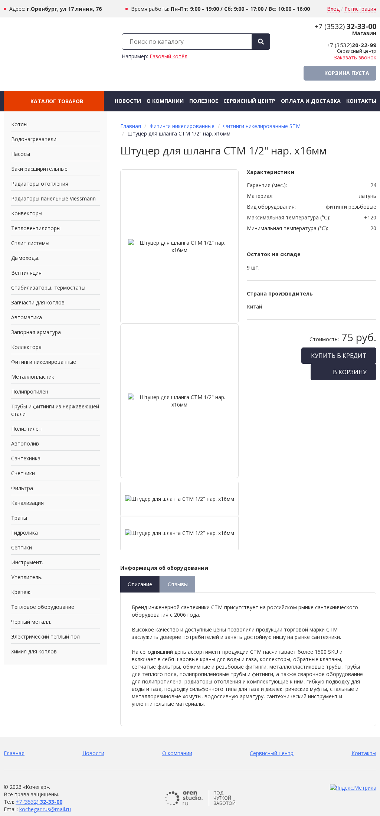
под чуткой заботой (224, 798)
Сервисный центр (249, 100)
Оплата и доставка (311, 100)
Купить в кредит (339, 356)
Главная (130, 126)
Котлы (19, 124)
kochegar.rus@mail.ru (45, 809)
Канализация (27, 502)
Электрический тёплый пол (45, 636)
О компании (165, 100)
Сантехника (25, 458)
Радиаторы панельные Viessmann (53, 198)
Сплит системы (30, 243)
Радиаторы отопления (39, 183)
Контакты (361, 100)
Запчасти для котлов (38, 302)
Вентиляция (26, 272)
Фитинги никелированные (43, 361)
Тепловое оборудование (42, 606)
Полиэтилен (26, 428)
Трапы (19, 517)
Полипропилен (29, 391)
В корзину (349, 372)
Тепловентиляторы (35, 228)
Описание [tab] (140, 584)
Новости (128, 100)
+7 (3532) (345, 26)
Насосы (20, 153)
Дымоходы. (25, 257)
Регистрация (360, 8)
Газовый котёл (168, 56)
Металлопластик (32, 376)
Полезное (203, 100)
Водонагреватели (33, 139)
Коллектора (26, 346)
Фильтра (22, 488)
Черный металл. (31, 621)
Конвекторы (26, 213)
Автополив (25, 443)
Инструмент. (27, 562)
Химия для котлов (34, 651)
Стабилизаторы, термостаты (48, 287)
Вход (333, 8)
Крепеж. (21, 591)
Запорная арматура (36, 332)
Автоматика (26, 317)
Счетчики (23, 473)
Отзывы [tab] (178, 584)
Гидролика (24, 532)
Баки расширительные (39, 168)
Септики (21, 547)
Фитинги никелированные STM (262, 126)
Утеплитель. (26, 577)
